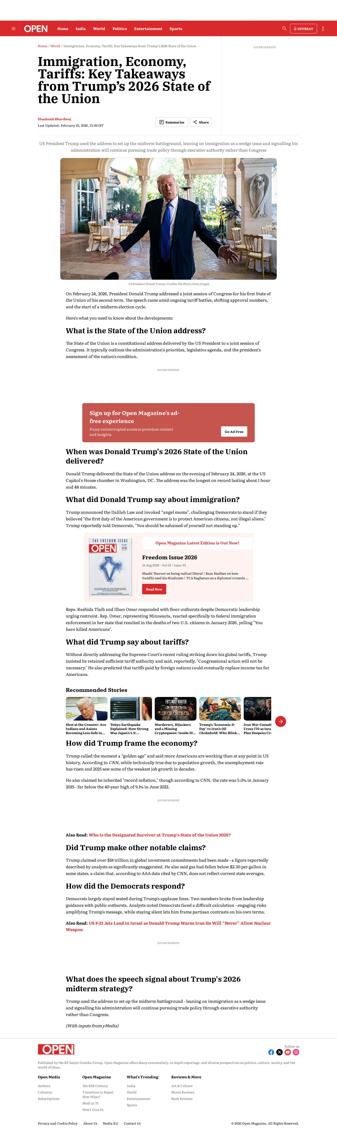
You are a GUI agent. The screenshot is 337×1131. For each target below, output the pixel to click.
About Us (90, 1123)
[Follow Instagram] (296, 1052)
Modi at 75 (90, 1103)
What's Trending (142, 1076)
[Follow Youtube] (288, 1052)
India (81, 28)
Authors (44, 1085)
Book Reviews (181, 1098)
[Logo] (34, 29)
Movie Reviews (182, 1092)
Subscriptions (48, 1098)
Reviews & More (186, 1076)
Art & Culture (182, 1085)
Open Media (49, 1076)
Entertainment (148, 28)
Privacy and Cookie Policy (58, 1123)
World (99, 28)
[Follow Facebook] (271, 1052)
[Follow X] (279, 1052)
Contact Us (132, 1123)
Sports (176, 28)
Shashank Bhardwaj (54, 119)
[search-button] (284, 28)
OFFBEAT (305, 28)
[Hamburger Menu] (13, 28)
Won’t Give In (92, 1109)
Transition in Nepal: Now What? (98, 1094)
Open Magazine (96, 1076)
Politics (120, 28)
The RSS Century (95, 1085)
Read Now (154, 589)
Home (62, 28)
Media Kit (110, 1123)
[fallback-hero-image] (87, 708)
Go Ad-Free (234, 431)
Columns (45, 1092)
